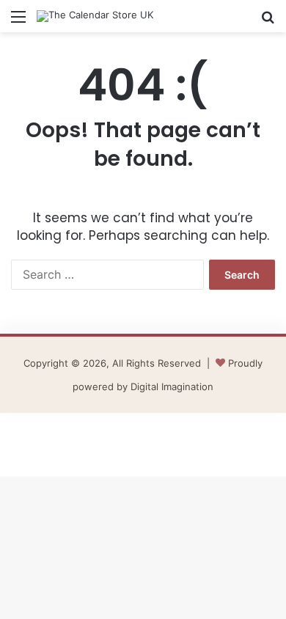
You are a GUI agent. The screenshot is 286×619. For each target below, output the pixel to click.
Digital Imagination (172, 386)
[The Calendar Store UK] (95, 16)
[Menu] (18, 21)
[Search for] (267, 21)
